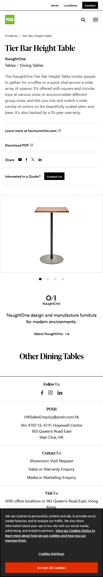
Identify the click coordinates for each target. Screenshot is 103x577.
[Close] (95, 516)
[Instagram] (50, 393)
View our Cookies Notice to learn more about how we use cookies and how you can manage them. (50, 535)
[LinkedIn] (60, 393)
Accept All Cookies (51, 567)
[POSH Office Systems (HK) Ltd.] (9, 19)
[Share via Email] (20, 159)
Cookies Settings (51, 553)
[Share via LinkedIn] (40, 159)
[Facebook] (42, 393)
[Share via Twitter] (32, 159)
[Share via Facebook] (26, 159)
